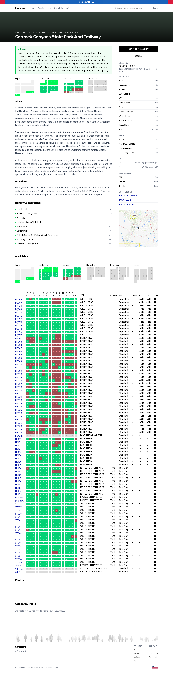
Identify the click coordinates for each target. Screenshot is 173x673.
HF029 (18, 416)
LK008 (18, 461)
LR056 (18, 468)
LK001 (18, 439)
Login (155, 8)
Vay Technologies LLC (35, 667)
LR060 (18, 481)
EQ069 (18, 309)
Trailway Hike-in (23, 565)
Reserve (138, 55)
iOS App (137, 657)
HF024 (18, 403)
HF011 (18, 367)
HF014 (18, 377)
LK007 (18, 458)
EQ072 (18, 319)
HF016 (18, 380)
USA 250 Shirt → (86, 2)
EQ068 (18, 306)
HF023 (18, 400)
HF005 (18, 348)
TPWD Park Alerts (126, 205)
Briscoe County (30, 32)
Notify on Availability (138, 48)
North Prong (21, 497)
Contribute (58, 8)
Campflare (20, 8)
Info (49, 8)
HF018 (18, 387)
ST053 (18, 556)
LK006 (18, 455)
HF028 (18, 413)
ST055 (18, 562)
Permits (41, 8)
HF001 (18, 338)
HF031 (18, 422)
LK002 (18, 442)
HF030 (18, 419)
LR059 (18, 478)
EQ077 (18, 335)
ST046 (18, 533)
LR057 (18, 471)
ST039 (18, 513)
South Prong (21, 500)
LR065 (18, 494)
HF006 (18, 351)
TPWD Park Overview (128, 196)
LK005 (18, 452)
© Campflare (20, 667)
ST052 (18, 552)
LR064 (18, 491)
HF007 (18, 354)
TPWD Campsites (126, 200)
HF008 (18, 358)
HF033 (18, 426)
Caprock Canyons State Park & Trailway (60, 32)
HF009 (18, 361)
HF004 (18, 345)
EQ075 (18, 328)
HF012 (18, 371)
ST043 (18, 526)
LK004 (18, 448)
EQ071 (18, 315)
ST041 (18, 520)
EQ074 (18, 325)
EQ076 (18, 332)
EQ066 (18, 299)
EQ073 (18, 322)
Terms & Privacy (52, 667)
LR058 (18, 474)
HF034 (18, 429)
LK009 (18, 465)
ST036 (18, 504)
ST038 (18, 510)
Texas (18, 32)
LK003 (18, 445)
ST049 (18, 543)
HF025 (18, 406)
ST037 (18, 507)
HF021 (18, 393)
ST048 (18, 539)
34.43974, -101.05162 (128, 66)
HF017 (18, 384)
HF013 (18, 374)
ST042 (18, 523)
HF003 (18, 341)
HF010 (18, 364)
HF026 (18, 410)
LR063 (18, 487)
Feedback (153, 657)
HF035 (18, 432)
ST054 (18, 559)
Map (32, 8)
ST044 (18, 530)
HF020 (18, 390)
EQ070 (18, 312)
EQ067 (18, 302)
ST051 (18, 549)
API (68, 8)
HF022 (18, 397)
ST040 (18, 517)
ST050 (18, 546)
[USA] (155, 667)
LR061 (18, 484)
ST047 (18, 536)
